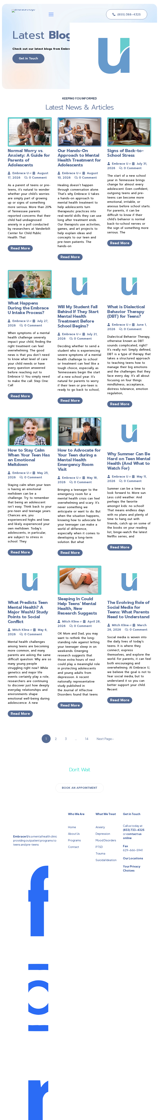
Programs (74, 840)
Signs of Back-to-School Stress (125, 153)
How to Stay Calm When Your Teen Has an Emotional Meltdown (29, 457)
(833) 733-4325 (133, 829)
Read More (20, 248)
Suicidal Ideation (106, 860)
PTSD (99, 847)
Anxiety (100, 827)
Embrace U (20, 173)
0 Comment (38, 178)
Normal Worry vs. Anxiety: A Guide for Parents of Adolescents (29, 157)
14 (86, 739)
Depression (103, 833)
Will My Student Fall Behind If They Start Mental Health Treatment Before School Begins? (78, 316)
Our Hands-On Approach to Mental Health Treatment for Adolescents (79, 157)
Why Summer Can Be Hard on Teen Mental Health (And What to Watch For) (128, 461)
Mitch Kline (20, 630)
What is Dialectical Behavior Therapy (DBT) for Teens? (126, 311)
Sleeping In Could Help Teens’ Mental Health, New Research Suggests (77, 606)
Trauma (100, 853)
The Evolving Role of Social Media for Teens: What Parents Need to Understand (128, 609)
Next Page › (105, 739)
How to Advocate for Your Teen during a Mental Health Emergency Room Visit (79, 460)
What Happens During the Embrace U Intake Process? (28, 308)
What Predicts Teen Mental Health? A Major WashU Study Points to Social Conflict (28, 612)
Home (72, 827)
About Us (74, 833)
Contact (73, 847)
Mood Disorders (106, 840)
